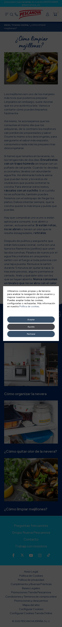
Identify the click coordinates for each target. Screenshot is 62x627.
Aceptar (31, 319)
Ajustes (31, 326)
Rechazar (31, 334)
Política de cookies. (29, 306)
